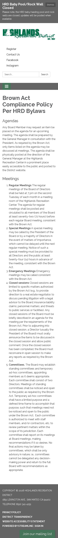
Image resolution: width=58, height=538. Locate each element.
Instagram (12, 65)
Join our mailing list (37, 534)
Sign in (39, 526)
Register (11, 49)
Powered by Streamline (17, 526)
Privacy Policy (11, 512)
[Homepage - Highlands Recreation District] (29, 34)
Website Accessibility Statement (23, 521)
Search (44, 74)
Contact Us (13, 54)
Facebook (12, 60)
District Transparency (17, 517)
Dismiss (50, 5)
